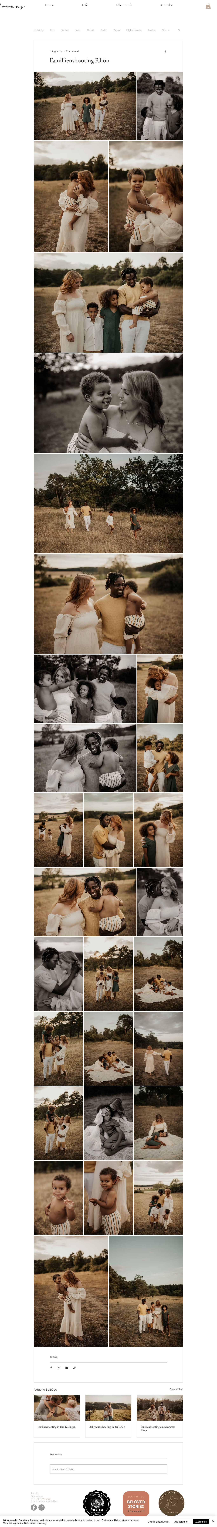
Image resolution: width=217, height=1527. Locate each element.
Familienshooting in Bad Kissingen (57, 1426)
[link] (208, 6)
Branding (152, 30)
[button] (85, 5)
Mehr (164, 30)
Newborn (64, 30)
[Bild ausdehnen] (85, 106)
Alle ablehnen (181, 1521)
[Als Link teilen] (74, 1367)
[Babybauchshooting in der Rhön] (108, 1408)
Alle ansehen (176, 1389)
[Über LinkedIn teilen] (66, 1367)
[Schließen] (213, 1521)
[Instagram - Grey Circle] (41, 1507)
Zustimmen (201, 1521)
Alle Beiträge (39, 30)
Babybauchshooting (134, 30)
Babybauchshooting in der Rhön (107, 1426)
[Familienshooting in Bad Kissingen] (57, 1408)
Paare (52, 30)
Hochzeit (90, 30)
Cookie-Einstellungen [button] (158, 1521)
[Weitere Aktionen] (165, 51)
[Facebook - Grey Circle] (34, 1507)
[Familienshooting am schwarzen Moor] (160, 1408)
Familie (78, 30)
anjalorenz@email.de (48, 1501)
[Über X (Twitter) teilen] (58, 1367)
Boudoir (104, 30)
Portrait (117, 30)
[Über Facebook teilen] (51, 1367)
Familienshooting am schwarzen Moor (158, 1428)
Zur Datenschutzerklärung (33, 1523)
